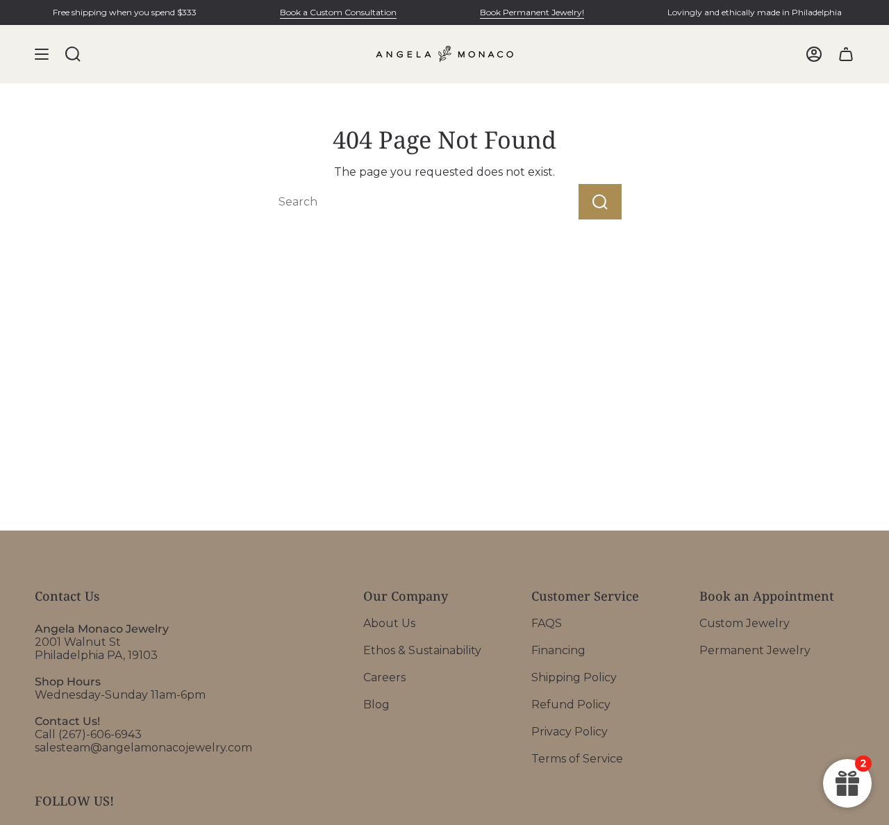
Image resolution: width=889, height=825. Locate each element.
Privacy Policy (569, 731)
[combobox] (398, 202)
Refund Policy (570, 704)
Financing (558, 650)
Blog (376, 704)
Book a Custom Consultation (338, 12)
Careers (384, 677)
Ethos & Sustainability (422, 650)
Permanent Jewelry (755, 650)
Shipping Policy (574, 677)
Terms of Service (577, 758)
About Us (389, 623)
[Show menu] (42, 54)
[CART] (846, 54)
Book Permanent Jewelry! (532, 12)
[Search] (600, 201)
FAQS (546, 623)
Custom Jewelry (744, 623)
